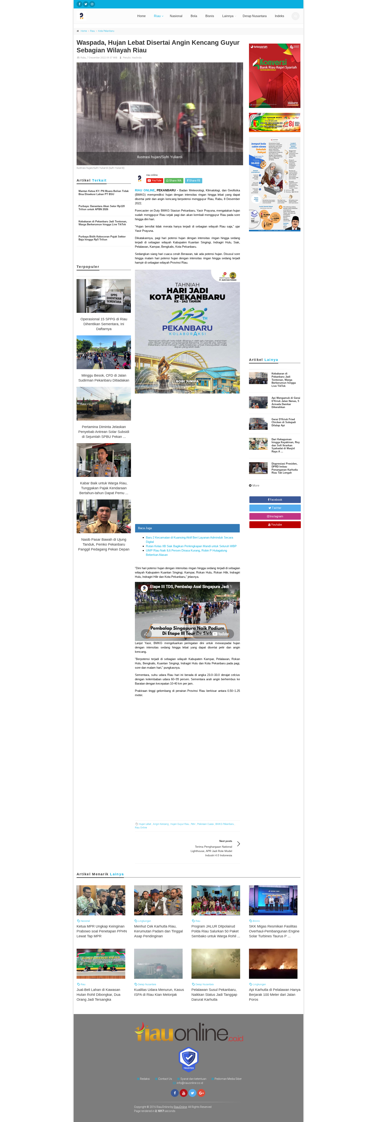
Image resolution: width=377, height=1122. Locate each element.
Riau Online (141, 827)
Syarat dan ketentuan (193, 1078)
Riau (157, 16)
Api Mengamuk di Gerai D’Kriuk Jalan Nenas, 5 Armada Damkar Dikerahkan (286, 402)
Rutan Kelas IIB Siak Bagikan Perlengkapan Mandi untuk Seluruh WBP (191, 546)
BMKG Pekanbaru (224, 824)
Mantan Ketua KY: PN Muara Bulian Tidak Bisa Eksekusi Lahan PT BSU (104, 193)
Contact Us (165, 1078)
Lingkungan (144, 920)
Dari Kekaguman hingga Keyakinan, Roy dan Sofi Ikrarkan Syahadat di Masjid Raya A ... (286, 445)
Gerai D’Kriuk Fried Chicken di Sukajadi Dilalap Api (284, 422)
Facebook (275, 499)
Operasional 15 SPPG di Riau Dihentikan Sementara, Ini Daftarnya (104, 324)
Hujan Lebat (145, 824)
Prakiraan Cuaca (205, 824)
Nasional (176, 16)
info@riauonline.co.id (190, 1083)
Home (141, 16)
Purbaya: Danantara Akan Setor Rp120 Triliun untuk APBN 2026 (102, 208)
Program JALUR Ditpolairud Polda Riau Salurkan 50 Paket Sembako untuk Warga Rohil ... (215, 931)
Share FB (194, 180)
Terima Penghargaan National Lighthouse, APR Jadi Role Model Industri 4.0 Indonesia (211, 851)
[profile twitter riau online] (86, 4)
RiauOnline (180, 1106)
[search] (295, 16)
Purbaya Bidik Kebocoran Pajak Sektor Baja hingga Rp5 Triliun (102, 238)
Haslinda (137, 57)
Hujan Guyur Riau (179, 824)
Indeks (279, 16)
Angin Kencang (161, 824)
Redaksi (145, 1078)
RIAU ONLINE (145, 190)
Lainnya (227, 16)
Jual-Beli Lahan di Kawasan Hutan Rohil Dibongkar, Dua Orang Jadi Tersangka (98, 994)
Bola (194, 16)
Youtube (276, 524)
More (256, 485)
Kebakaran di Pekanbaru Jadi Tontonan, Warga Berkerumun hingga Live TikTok (103, 223)
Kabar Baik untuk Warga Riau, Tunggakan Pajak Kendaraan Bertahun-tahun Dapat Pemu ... (103, 488)
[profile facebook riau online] (79, 4)
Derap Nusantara (255, 16)
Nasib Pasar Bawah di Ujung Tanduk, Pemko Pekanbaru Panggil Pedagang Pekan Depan (103, 544)
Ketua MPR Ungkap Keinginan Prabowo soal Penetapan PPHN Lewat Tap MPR (102, 931)
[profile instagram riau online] (92, 4)
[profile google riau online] (201, 1093)
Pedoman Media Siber (228, 1078)
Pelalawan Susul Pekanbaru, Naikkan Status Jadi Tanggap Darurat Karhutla (214, 994)
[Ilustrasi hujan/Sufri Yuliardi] (160, 113)
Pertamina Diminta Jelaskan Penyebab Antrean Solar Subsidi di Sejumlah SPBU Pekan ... (103, 432)
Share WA (175, 180)
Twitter (276, 507)
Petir (193, 824)
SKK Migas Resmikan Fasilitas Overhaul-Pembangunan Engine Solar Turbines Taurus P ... (274, 931)
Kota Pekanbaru (106, 31)
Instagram (276, 516)
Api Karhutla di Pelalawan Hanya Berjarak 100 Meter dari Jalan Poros (274, 994)
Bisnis (209, 16)
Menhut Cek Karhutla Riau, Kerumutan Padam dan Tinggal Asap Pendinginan (158, 931)
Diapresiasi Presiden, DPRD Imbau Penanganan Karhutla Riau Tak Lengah (285, 468)
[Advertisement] (187, 496)
